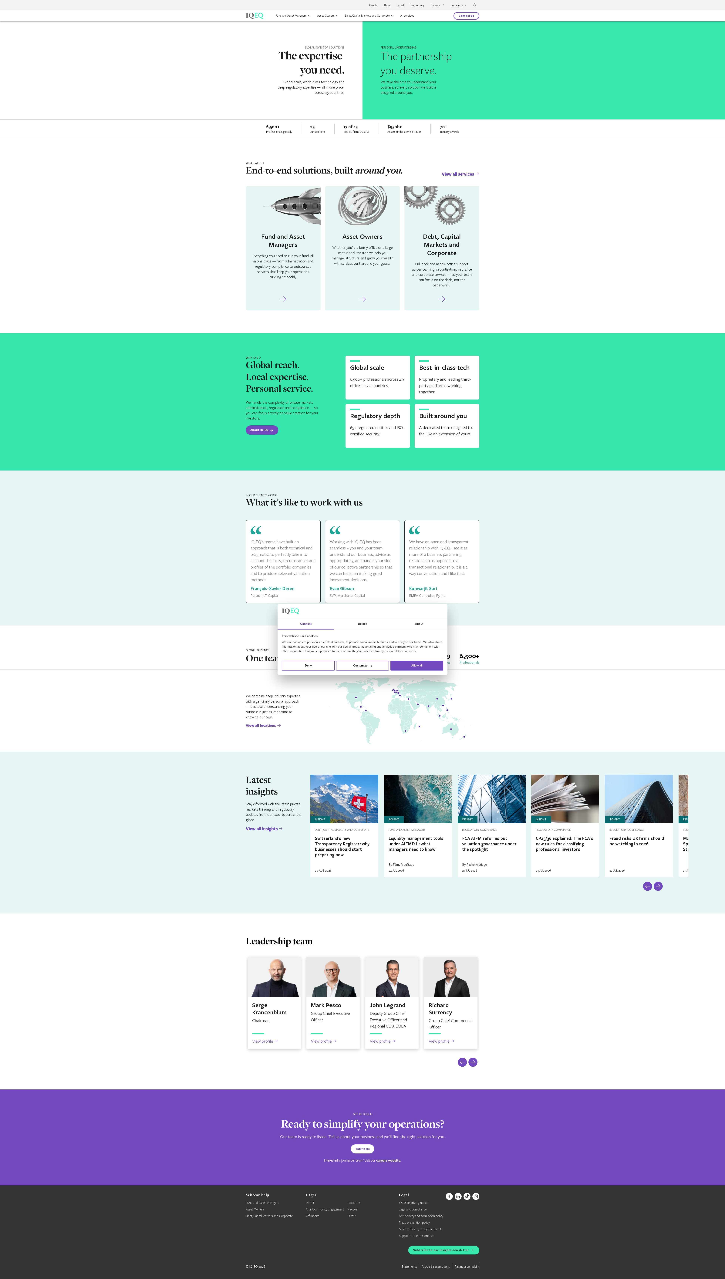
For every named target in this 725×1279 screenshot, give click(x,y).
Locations (354, 1203)
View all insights (262, 829)
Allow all (417, 665)
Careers (435, 5)
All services (407, 15)
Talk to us (362, 1149)
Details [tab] (362, 623)
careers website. (388, 1160)
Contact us (466, 16)
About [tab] (419, 623)
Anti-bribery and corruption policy (421, 1216)
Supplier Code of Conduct (416, 1236)
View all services (458, 174)
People (373, 5)
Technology (417, 5)
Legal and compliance (413, 1209)
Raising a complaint (466, 1266)
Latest (400, 5)
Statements (409, 1266)
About (387, 5)
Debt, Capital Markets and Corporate (367, 15)
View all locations (261, 725)
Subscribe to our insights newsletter (441, 1250)
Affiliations (312, 1216)
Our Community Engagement (325, 1209)
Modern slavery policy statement (420, 1229)
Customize (360, 665)
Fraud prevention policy (414, 1223)
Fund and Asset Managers (291, 15)
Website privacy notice (413, 1203)
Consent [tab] (306, 623)
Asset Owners (326, 15)
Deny (308, 665)
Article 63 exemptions (436, 1266)
